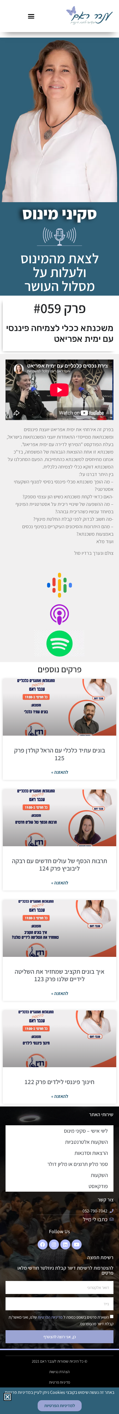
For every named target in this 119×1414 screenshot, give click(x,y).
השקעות (99, 1175)
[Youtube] (77, 1244)
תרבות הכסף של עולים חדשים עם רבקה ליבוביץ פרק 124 (59, 865)
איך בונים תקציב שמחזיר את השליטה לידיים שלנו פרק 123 (59, 975)
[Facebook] (43, 1244)
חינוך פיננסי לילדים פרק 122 (59, 1082)
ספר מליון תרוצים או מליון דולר (77, 1164)
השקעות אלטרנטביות (86, 1141)
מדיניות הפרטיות (50, 1317)
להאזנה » (59, 772)
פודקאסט (98, 1186)
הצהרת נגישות (59, 1371)
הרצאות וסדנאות (91, 1153)
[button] (31, 16)
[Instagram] (54, 1244)
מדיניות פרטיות (59, 1382)
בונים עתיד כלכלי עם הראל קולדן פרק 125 (59, 754)
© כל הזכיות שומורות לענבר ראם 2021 (59, 1361)
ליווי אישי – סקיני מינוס (86, 1130)
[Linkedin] (65, 1244)
